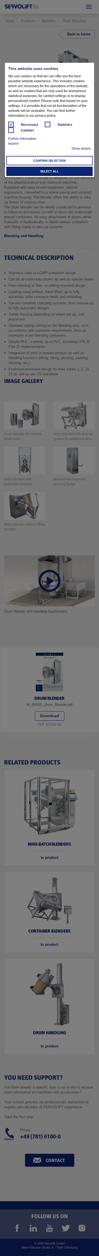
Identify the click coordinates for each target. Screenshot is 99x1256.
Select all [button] (49, 171)
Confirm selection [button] (49, 160)
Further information (22, 139)
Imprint (13, 144)
